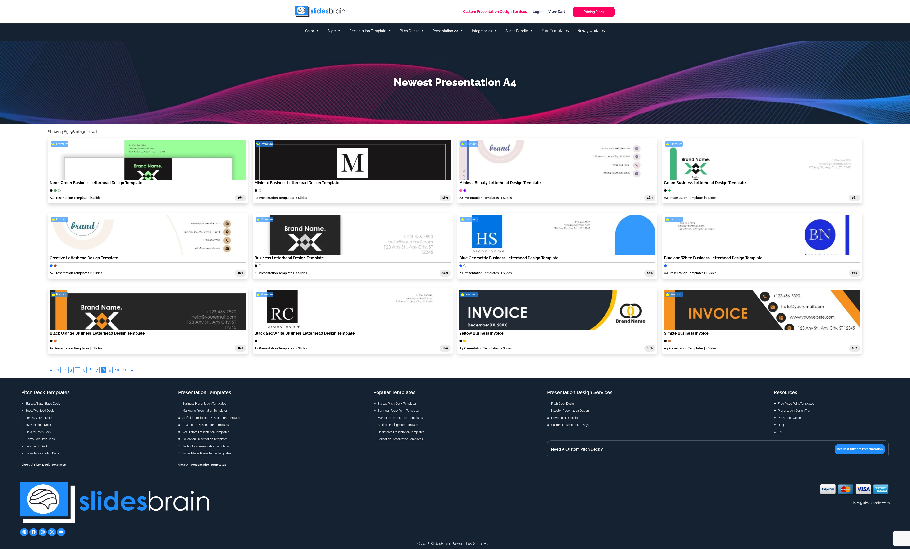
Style (332, 31)
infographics (482, 31)
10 (117, 370)
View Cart (556, 11)
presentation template (367, 31)
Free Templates (555, 30)
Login (537, 11)
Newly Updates (591, 30)
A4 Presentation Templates (69, 198)
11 (124, 370)
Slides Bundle (516, 31)
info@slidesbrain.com (871, 503)
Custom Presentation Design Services (495, 11)
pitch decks (409, 31)
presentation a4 (445, 31)
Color (309, 31)
